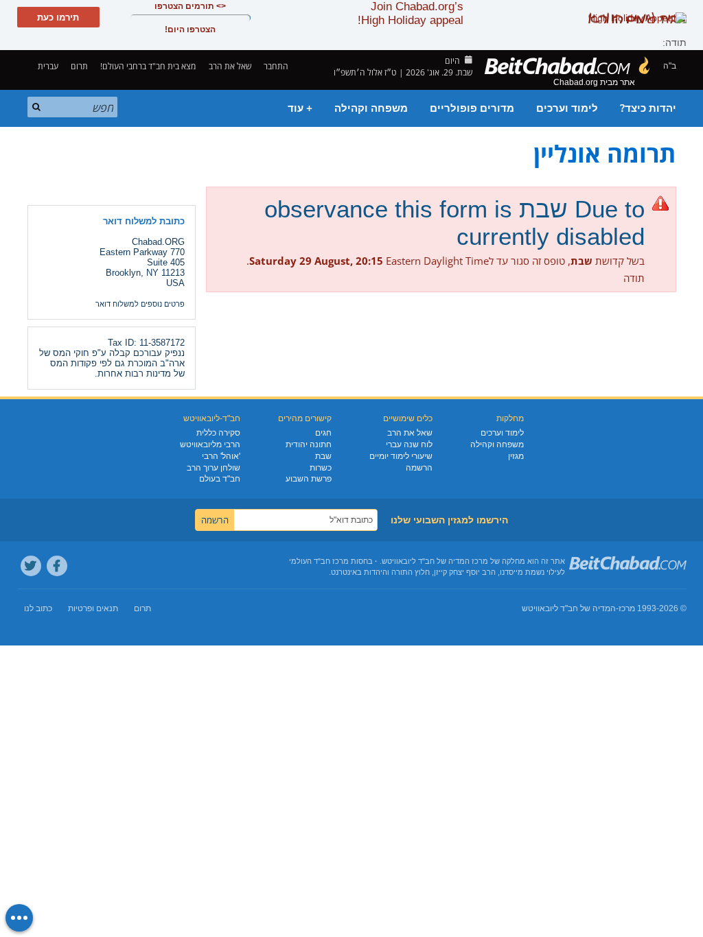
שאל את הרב (230, 66)
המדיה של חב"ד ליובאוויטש (569, 608)
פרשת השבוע (309, 479)
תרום (79, 66)
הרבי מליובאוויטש (210, 444)
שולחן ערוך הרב (213, 468)
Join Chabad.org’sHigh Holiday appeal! (410, 13)
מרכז (627, 608)
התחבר (277, 66)
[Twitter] (31, 566)
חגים (323, 433)
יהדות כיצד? (648, 108)
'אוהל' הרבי (221, 456)
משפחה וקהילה (371, 108)
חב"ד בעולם (219, 479)
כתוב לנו (38, 608)
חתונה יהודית (309, 444)
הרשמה (419, 468)
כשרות (321, 468)
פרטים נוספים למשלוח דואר (140, 304)
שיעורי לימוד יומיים (401, 456)
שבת (323, 456)
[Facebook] (57, 566)
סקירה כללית (218, 433)
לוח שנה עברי (409, 444)
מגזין (516, 456)
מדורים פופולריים (472, 108)
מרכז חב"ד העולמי (319, 561)
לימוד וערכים (567, 108)
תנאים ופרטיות (93, 608)
